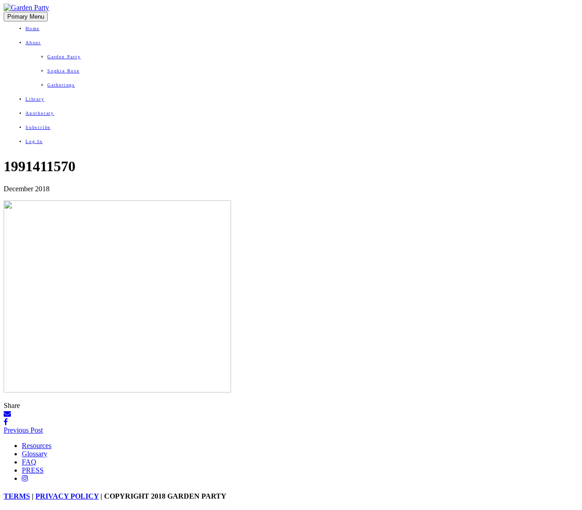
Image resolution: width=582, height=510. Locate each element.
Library (35, 99)
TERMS (17, 496)
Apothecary (39, 113)
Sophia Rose (63, 70)
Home (32, 28)
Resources (36, 445)
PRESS (33, 470)
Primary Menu (25, 16)
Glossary (34, 454)
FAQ (29, 462)
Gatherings (61, 84)
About (33, 42)
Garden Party (64, 56)
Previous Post (23, 430)
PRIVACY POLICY (67, 496)
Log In (34, 141)
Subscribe (37, 127)
